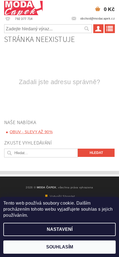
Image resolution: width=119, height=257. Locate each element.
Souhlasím (59, 247)
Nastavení (60, 229)
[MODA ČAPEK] (23, 7)
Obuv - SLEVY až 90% (31, 132)
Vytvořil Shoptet (62, 197)
